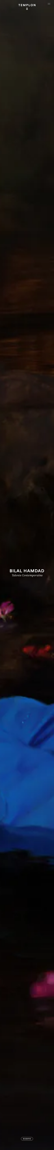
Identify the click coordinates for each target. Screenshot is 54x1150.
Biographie (27, 1139)
